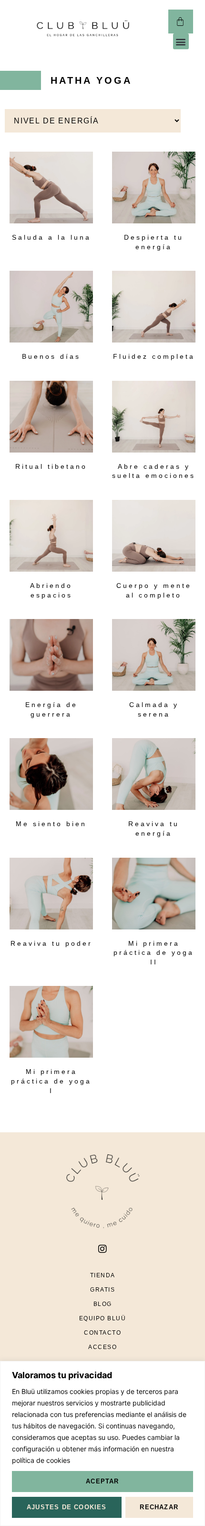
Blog (102, 1304)
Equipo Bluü (102, 1318)
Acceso (102, 1347)
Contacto (102, 1332)
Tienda (102, 1275)
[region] (102, 1443)
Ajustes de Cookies (67, 1507)
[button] (181, 41)
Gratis (102, 1289)
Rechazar (159, 1507)
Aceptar (102, 1481)
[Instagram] (102, 1249)
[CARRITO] (180, 21)
